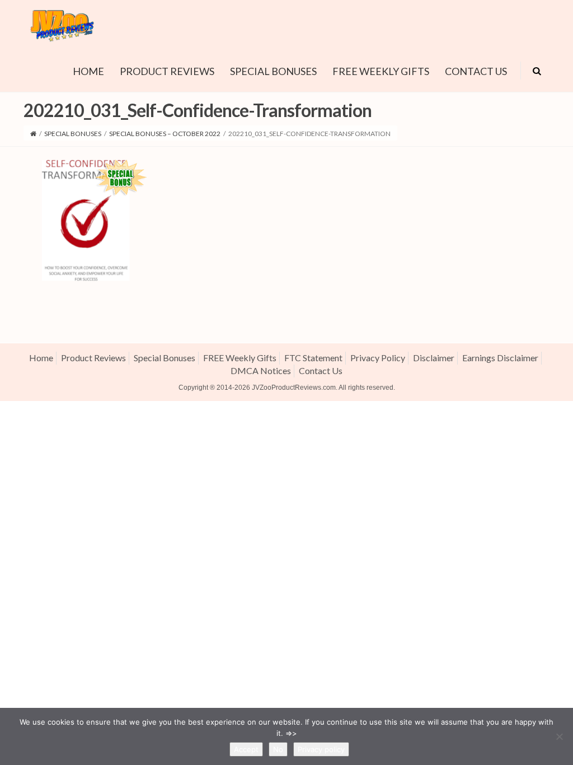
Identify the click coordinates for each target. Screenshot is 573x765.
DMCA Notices (261, 370)
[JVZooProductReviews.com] (61, 23)
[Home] (33, 133)
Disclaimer (433, 357)
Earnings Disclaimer (500, 357)
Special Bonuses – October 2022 (164, 133)
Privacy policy (321, 749)
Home (88, 71)
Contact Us (476, 71)
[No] (559, 736)
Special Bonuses (273, 71)
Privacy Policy (377, 357)
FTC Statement (313, 357)
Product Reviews (167, 71)
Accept (246, 749)
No (278, 749)
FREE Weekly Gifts (380, 71)
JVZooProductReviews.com (294, 387)
